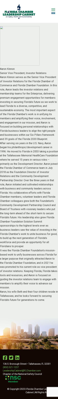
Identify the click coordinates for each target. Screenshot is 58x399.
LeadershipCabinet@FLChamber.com (22, 370)
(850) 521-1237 (11, 367)
